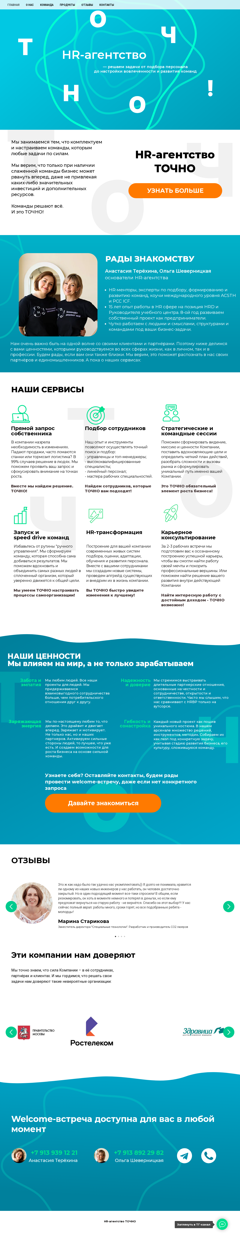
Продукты (67, 4)
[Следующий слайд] (228, 906)
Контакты (106, 4)
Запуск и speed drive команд (41, 535)
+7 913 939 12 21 (54, 1152)
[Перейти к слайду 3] (121, 936)
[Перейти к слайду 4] (124, 936)
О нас (30, 4)
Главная (14, 4)
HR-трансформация (114, 532)
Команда (46, 4)
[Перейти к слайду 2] (118, 936)
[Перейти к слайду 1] (115, 936)
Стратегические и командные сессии (189, 431)
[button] (175, 190)
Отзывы (87, 4)
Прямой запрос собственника (33, 431)
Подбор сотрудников (115, 428)
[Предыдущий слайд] (11, 906)
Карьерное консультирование (188, 535)
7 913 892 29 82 (140, 1152)
